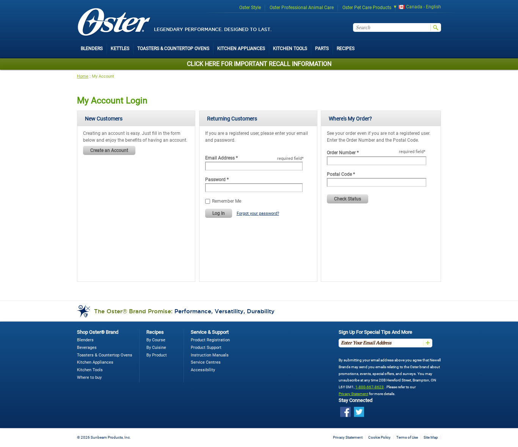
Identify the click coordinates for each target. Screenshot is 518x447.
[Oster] (114, 23)
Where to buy (89, 377)
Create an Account (109, 150)
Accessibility (203, 369)
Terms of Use (407, 437)
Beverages (87, 347)
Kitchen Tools (90, 369)
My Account (103, 76)
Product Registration (210, 340)
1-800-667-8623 (369, 387)
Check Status (347, 199)
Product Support (206, 347)
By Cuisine (156, 347)
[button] (414, 7)
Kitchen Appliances (95, 362)
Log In (218, 213)
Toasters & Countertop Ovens (104, 355)
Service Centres (206, 362)
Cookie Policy (379, 437)
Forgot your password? (258, 213)
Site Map (431, 437)
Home (82, 76)
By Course (155, 340)
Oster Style (250, 7)
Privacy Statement (353, 394)
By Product (156, 355)
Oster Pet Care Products (366, 7)
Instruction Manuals (210, 355)
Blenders (85, 340)
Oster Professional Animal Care (302, 7)
